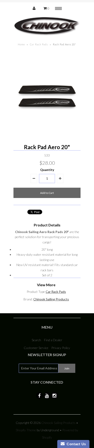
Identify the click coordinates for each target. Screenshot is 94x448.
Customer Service (36, 348)
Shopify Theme (26, 430)
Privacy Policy (60, 348)
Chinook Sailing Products (51, 299)
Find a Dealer (53, 340)
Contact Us (75, 444)
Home (21, 44)
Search (36, 340)
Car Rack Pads (39, 44)
